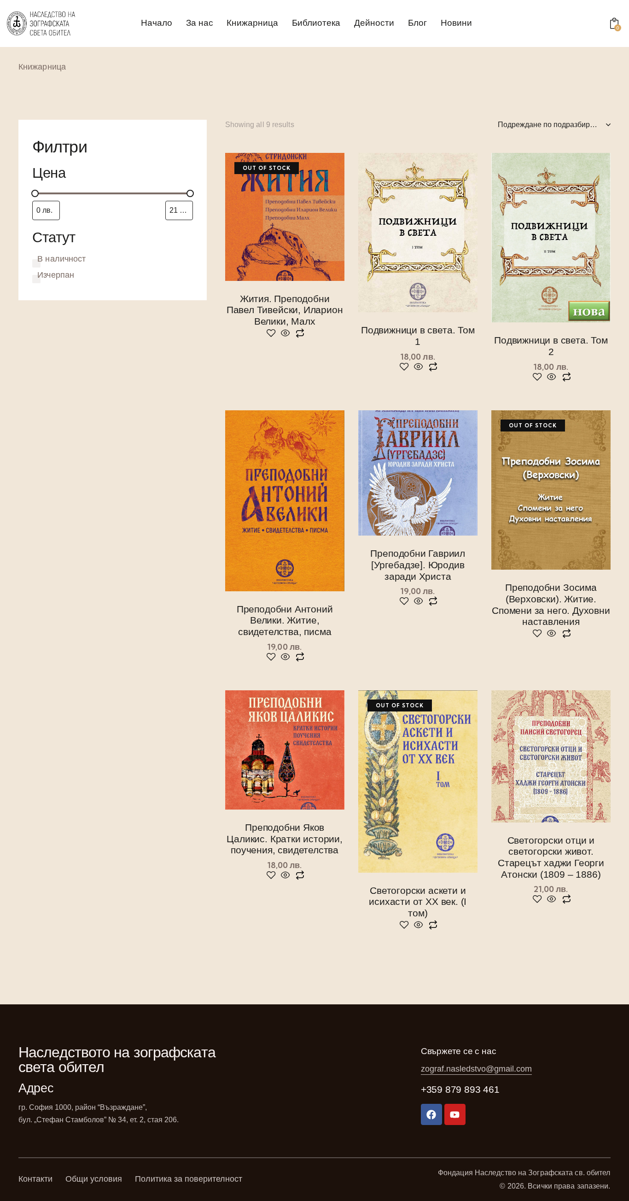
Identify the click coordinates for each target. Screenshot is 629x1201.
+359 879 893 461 (460, 1089)
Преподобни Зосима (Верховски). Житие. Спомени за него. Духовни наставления (551, 604)
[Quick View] (285, 334)
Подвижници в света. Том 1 (418, 336)
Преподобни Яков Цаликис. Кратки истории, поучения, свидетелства (284, 838)
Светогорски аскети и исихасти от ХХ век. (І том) (417, 901)
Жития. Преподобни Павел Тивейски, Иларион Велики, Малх (285, 309)
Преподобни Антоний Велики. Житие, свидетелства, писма (285, 620)
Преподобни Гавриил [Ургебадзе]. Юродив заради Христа (417, 564)
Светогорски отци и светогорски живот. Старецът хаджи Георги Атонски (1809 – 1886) (551, 857)
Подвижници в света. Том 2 (551, 346)
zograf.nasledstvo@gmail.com (476, 1068)
